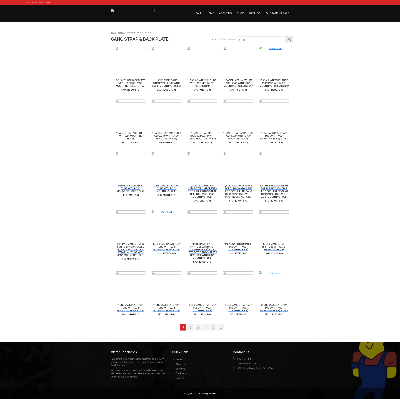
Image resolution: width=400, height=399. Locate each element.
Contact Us (182, 378)
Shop (240, 13)
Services (180, 368)
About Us (225, 13)
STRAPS (121, 32)
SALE (198, 13)
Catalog (255, 13)
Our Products (183, 373)
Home (210, 13)
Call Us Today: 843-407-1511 (37, 2)
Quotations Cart (277, 13)
